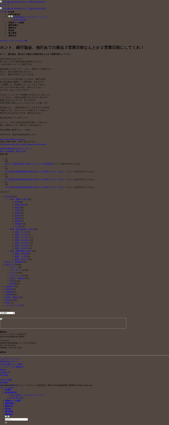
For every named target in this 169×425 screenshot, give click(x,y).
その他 (18, 226)
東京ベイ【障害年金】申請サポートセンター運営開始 (28, 164)
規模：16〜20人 (22, 240)
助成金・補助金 (12, 297)
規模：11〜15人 (22, 237)
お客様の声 (10, 286)
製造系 (18, 215)
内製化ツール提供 (16, 23)
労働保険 (9, 292)
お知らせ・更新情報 (14, 262)
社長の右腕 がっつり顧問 (11, 364)
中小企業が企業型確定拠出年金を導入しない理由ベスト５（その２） (35, 187)
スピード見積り (7, 388)
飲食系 (18, 207)
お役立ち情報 (6, 379)
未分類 (13, 283)
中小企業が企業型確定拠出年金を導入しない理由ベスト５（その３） (35, 179)
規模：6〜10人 (21, 234)
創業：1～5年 (21, 256)
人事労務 (9, 294)
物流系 (18, 221)
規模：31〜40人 (22, 245)
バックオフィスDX (13, 305)
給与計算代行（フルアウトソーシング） (31, 17)
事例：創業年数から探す (21, 251)
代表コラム (10, 264)
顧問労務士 (13, 25)
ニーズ (12, 40)
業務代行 (12, 28)
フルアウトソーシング (10, 358)
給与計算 (9, 300)
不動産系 (19, 224)
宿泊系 (18, 213)
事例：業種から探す (19, 199)
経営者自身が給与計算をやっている (16, 148)
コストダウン (4, 40)
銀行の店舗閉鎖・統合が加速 (13, 151)
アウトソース (19, 40)
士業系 (18, 210)
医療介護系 (20, 204)
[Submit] (6, 422)
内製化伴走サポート (9, 361)
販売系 (18, 218)
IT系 (17, 202)
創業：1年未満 (21, 253)
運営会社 (12, 36)
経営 (25, 40)
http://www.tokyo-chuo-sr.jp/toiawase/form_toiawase (23, 144)
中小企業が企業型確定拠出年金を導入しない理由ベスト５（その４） (35, 171)
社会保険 (9, 289)
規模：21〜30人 (22, 243)
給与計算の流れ (20, 20)
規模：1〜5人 (21, 232)
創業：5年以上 (21, 259)
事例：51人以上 (22, 248)
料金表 (11, 30)
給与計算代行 (14, 14)
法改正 (8, 302)
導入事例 (12, 33)
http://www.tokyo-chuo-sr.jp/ (12, 139)
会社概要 (4, 382)
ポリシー (14, 267)
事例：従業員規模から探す (22, 229)
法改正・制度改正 (18, 278)
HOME (11, 12)
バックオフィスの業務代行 (12, 367)
